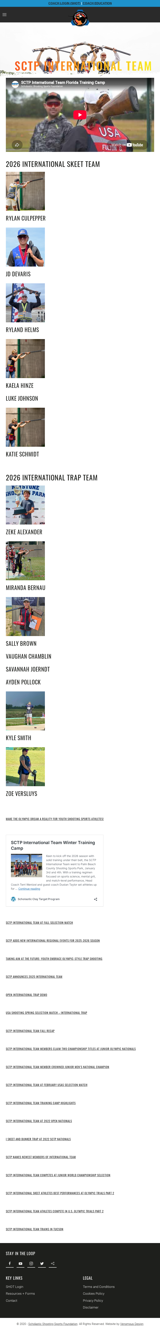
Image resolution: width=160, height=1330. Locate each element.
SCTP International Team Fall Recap (30, 1031)
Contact (11, 1301)
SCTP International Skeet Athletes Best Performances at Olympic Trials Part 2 (60, 1193)
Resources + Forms (20, 1293)
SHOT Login (14, 1287)
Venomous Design (131, 1324)
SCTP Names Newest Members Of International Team (41, 1157)
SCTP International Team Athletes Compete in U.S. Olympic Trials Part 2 (55, 1211)
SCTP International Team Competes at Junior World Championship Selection (58, 1175)
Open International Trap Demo (26, 994)
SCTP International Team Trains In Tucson (34, 1229)
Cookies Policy (93, 1293)
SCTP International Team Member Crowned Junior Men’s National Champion (57, 1067)
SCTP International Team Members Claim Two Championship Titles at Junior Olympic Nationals (71, 1048)
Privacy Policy (93, 1301)
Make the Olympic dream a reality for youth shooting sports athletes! (55, 819)
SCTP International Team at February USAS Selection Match (46, 1085)
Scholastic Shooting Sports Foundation (52, 1324)
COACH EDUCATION (97, 3)
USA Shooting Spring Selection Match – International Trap (46, 1012)
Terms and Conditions (99, 1287)
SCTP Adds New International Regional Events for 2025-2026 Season (53, 940)
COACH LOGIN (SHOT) (64, 3)
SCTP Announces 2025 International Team (34, 976)
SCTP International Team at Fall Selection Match (39, 922)
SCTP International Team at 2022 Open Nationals (39, 1121)
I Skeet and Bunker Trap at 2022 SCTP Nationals (38, 1139)
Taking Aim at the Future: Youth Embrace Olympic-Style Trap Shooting (54, 958)
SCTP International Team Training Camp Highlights (41, 1103)
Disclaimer (91, 1307)
